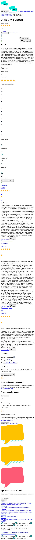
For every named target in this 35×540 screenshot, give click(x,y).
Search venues (4, 12)
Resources (3, 518)
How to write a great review (15, 507)
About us (3, 501)
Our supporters (10, 516)
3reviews (3, 31)
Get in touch (18, 504)
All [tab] (2, 395)
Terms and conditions (11, 532)
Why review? (26, 507)
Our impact (3, 503)
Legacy (15, 516)
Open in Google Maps (6, 375)
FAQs (4, 521)
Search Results (8, 15)
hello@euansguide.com (7, 388)
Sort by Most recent (6, 180)
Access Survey (11, 519)
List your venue (5, 510)
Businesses (27, 11)
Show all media (25, 38)
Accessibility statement (10, 534)
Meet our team (10, 503)
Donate (31, 11)
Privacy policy (20, 532)
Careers (13, 504)
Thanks (13, 239)
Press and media (7, 504)
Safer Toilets (4, 519)
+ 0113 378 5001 (7, 359)
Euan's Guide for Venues (10, 512)
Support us (3, 515)
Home (2, 15)
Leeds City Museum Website (10, 363)
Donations (3, 516)
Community (4, 506)
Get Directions (4, 423)
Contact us (3, 532)
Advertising (20, 512)
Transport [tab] (6, 395)
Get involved (20, 11)
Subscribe (3, 500)
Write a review (12, 12)
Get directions (4, 32)
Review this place (13, 32)
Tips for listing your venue (15, 510)
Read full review (5, 239)
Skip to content (4, 11)
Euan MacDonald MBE (20, 503)
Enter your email (5, 497)
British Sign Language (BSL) (22, 519)
